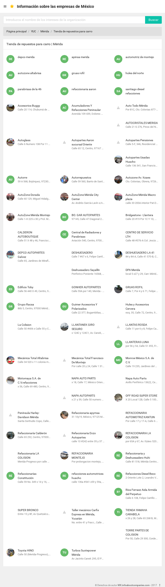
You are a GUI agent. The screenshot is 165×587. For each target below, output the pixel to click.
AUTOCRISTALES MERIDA (142, 123)
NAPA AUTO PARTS (84, 378)
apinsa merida (80, 57)
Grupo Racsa (26, 304)
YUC (33, 31)
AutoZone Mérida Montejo (34, 215)
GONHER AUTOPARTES (86, 287)
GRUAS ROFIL (134, 287)
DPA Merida (133, 270)
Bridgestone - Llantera (139, 215)
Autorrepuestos (81, 177)
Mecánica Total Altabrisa (33, 358)
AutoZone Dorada (29, 194)
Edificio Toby (25, 287)
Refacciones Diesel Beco (141, 473)
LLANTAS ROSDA (136, 324)
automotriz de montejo (140, 57)
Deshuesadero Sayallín (86, 270)
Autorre (22, 177)
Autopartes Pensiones (139, 140)
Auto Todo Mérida (137, 105)
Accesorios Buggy (29, 105)
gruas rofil (78, 73)
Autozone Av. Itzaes (138, 177)
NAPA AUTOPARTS (83, 395)
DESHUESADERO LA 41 (140, 252)
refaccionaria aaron (84, 89)
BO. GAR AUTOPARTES (86, 215)
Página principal (16, 31)
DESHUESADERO (82, 252)
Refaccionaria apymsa (86, 412)
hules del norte (135, 73)
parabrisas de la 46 (29, 89)
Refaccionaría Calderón (32, 433)
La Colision (24, 324)
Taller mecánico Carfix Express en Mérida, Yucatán (85, 514)
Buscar (153, 20)
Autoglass (24, 140)
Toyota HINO (26, 550)
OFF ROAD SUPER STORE (141, 395)
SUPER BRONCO (28, 510)
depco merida (26, 57)
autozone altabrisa (29, 73)
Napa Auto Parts (136, 378)
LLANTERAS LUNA (137, 342)
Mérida (44, 31)
